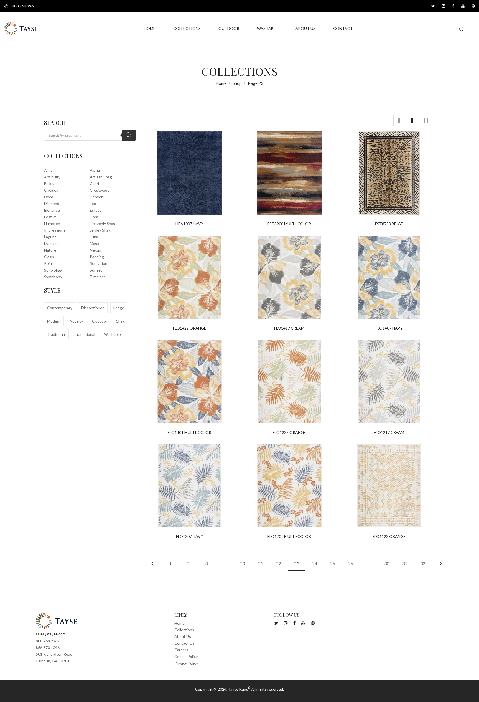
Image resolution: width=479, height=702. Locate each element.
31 (404, 563)
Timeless (98, 276)
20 (242, 563)
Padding (97, 256)
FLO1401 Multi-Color (189, 432)
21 (260, 563)
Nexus (95, 250)
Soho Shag (53, 270)
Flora (94, 216)
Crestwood (99, 190)
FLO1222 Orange (289, 432)
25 (332, 563)
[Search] (129, 135)
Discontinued (93, 307)
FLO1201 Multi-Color (289, 536)
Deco (48, 196)
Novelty (76, 321)
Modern (54, 321)
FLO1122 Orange (389, 536)
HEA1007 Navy (189, 224)
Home (221, 83)
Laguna (50, 236)
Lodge (118, 307)
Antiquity (52, 176)
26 (350, 563)
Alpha (95, 170)
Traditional (56, 334)
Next (440, 564)
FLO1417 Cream (289, 328)
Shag (120, 321)
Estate (95, 210)
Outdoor (99, 321)
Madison (51, 243)
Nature (50, 250)
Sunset (96, 270)
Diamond (51, 203)
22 (278, 563)
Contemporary (59, 307)
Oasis (49, 256)
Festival (50, 216)
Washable (112, 334)
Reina (49, 263)
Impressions (54, 230)
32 (422, 563)
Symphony (53, 276)
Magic (95, 243)
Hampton (52, 223)
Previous (152, 564)
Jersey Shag (100, 230)
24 (314, 563)
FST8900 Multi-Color (289, 224)
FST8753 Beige (389, 224)
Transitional (85, 334)
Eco (93, 203)
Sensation (98, 263)
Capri (94, 183)
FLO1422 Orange (189, 328)
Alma (48, 170)
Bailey (49, 183)
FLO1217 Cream (389, 432)
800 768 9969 (23, 6)
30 (386, 563)
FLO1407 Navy (389, 328)
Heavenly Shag (102, 223)
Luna (94, 236)
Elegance (52, 210)
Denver (96, 196)
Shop (237, 83)
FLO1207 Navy (189, 536)
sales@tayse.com (51, 634)
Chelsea (51, 190)
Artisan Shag (101, 176)
